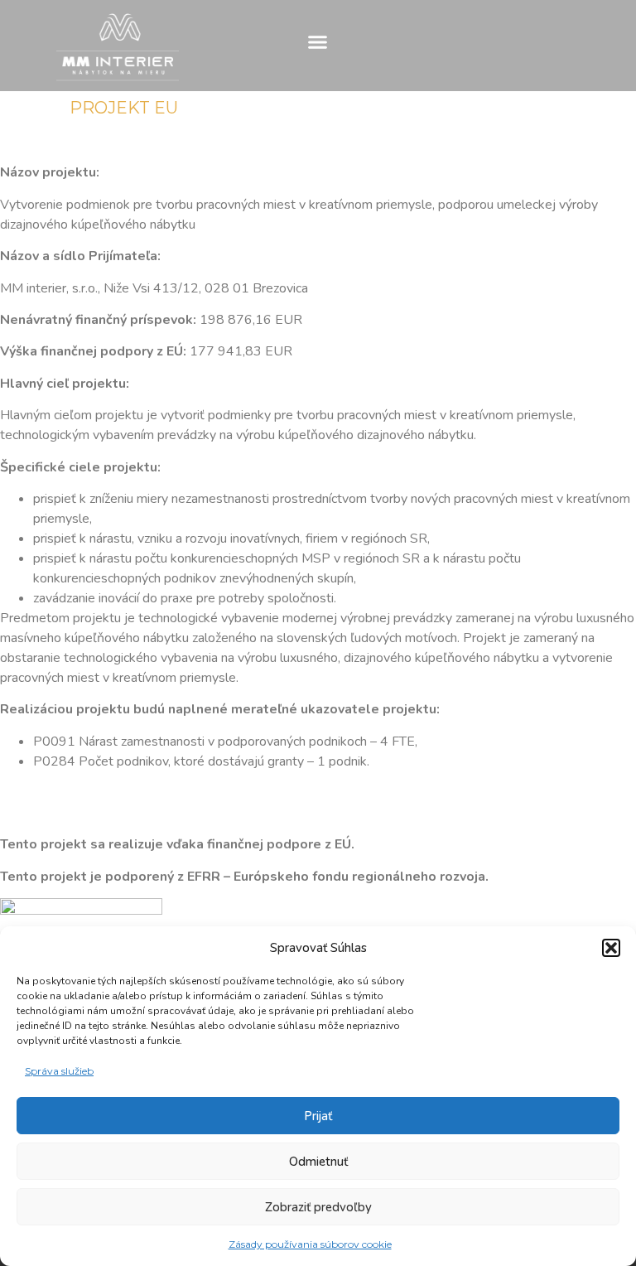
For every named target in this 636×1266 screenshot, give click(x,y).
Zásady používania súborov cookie (310, 1244)
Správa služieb (59, 1071)
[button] (611, 948)
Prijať (318, 1116)
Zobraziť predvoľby (318, 1207)
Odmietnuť (318, 1161)
